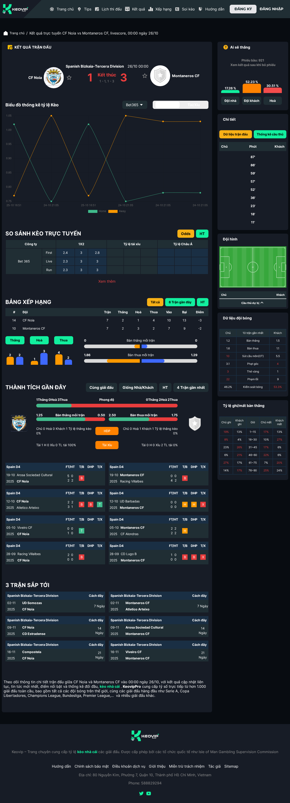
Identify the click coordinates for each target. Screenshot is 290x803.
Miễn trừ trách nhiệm (187, 766)
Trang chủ (17, 33)
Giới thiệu (157, 766)
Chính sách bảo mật (92, 766)
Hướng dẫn (61, 766)
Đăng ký (243, 9)
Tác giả (214, 766)
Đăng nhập (271, 9)
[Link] (15, 9)
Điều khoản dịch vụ (128, 766)
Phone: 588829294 (145, 783)
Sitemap (231, 766)
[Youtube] (148, 794)
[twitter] (141, 794)
